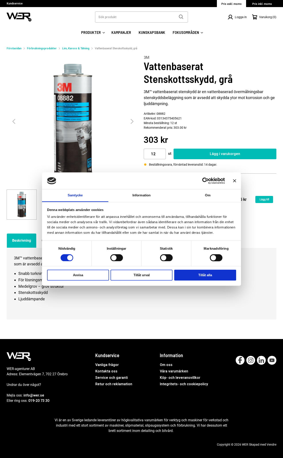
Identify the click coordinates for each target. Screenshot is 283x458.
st (169, 153)
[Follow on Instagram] (250, 360)
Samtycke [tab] (75, 195)
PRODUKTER (91, 32)
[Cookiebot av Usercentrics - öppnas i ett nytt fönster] (205, 180)
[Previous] (14, 121)
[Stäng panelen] (234, 180)
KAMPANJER (121, 32)
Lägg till (264, 199)
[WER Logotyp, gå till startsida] (19, 16)
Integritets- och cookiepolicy (184, 384)
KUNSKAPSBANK (152, 32)
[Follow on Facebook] (240, 360)
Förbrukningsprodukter (42, 48)
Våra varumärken (174, 371)
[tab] (21, 204)
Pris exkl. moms (231, 4)
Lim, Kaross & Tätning (75, 48)
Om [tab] (207, 195)
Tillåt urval (142, 275)
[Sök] (181, 17)
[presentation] (22, 205)
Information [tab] (141, 195)
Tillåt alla (205, 275)
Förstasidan (14, 48)
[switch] (116, 257)
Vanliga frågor (107, 365)
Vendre (271, 444)
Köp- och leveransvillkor (180, 378)
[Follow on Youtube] (272, 360)
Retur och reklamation (113, 384)
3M (146, 57)
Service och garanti (111, 378)
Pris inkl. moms (262, 4)
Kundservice (15, 3)
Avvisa (78, 275)
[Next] (132, 121)
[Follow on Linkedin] (261, 360)
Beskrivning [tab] (21, 240)
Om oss (166, 365)
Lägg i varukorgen (225, 154)
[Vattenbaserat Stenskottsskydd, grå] (73, 121)
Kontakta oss (106, 371)
